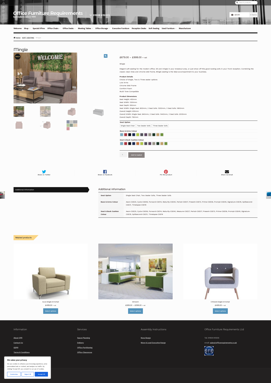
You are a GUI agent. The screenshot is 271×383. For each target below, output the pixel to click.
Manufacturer (185, 28)
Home (18, 38)
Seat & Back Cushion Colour (132, 140)
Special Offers (39, 28)
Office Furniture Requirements (48, 13)
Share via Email (227, 175)
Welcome (18, 28)
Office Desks (68, 28)
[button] (105, 56)
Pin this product (166, 175)
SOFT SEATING (28, 38)
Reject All (28, 374)
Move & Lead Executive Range (153, 343)
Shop (26, 28)
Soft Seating (154, 28)
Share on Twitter (44, 175)
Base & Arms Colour (128, 131)
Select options (50, 311)
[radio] (128, 125)
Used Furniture (168, 28)
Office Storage (101, 28)
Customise (14, 374)
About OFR (18, 338)
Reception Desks (139, 28)
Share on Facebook (105, 175)
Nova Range (146, 338)
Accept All (41, 374)
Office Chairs (52, 28)
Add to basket (136, 155)
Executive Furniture (120, 28)
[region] (27, 368)
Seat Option (125, 122)
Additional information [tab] (24, 190)
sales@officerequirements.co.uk (223, 343)
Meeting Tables (84, 28)
